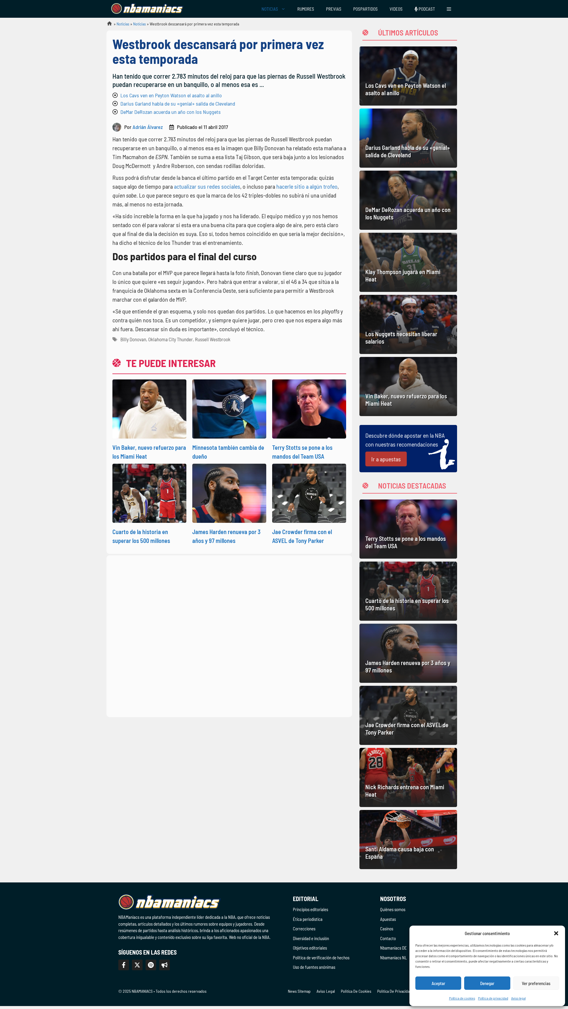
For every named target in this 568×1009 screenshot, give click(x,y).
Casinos (386, 928)
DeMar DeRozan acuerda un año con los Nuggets (170, 112)
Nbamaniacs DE (393, 947)
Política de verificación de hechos (321, 957)
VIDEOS (396, 9)
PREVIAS (333, 9)
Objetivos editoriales (310, 947)
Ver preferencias (536, 983)
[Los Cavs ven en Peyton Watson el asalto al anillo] (408, 76)
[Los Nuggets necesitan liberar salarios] (408, 324)
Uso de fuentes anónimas (314, 967)
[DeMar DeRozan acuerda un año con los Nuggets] (408, 200)
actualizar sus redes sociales (206, 186)
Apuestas (388, 919)
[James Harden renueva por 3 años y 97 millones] (408, 653)
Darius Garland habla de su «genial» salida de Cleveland (177, 103)
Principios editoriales (310, 909)
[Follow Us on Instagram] (151, 965)
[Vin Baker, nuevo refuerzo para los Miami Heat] (408, 386)
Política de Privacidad (394, 991)
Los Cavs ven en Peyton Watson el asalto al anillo (171, 95)
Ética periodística (307, 919)
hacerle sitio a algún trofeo (306, 186)
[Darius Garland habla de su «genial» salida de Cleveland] (408, 138)
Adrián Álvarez (148, 127)
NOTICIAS (270, 9)
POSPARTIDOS (365, 9)
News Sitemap (299, 991)
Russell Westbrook (212, 339)
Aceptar (438, 983)
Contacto (388, 938)
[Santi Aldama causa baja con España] (408, 839)
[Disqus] (229, 635)
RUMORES (305, 9)
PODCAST (426, 9)
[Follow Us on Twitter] (137, 965)
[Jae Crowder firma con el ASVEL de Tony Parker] (408, 715)
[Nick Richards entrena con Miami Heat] (408, 777)
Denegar (487, 983)
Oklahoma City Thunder (170, 339)
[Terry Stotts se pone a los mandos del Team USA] (408, 529)
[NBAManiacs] (147, 9)
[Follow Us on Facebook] (123, 965)
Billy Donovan (133, 339)
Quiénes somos (392, 909)
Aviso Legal (326, 991)
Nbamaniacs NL (393, 957)
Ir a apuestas (386, 459)
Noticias (123, 23)
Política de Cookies (356, 991)
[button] (556, 933)
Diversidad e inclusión (311, 938)
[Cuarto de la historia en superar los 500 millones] (408, 591)
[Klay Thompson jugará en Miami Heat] (408, 262)
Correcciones (304, 928)
